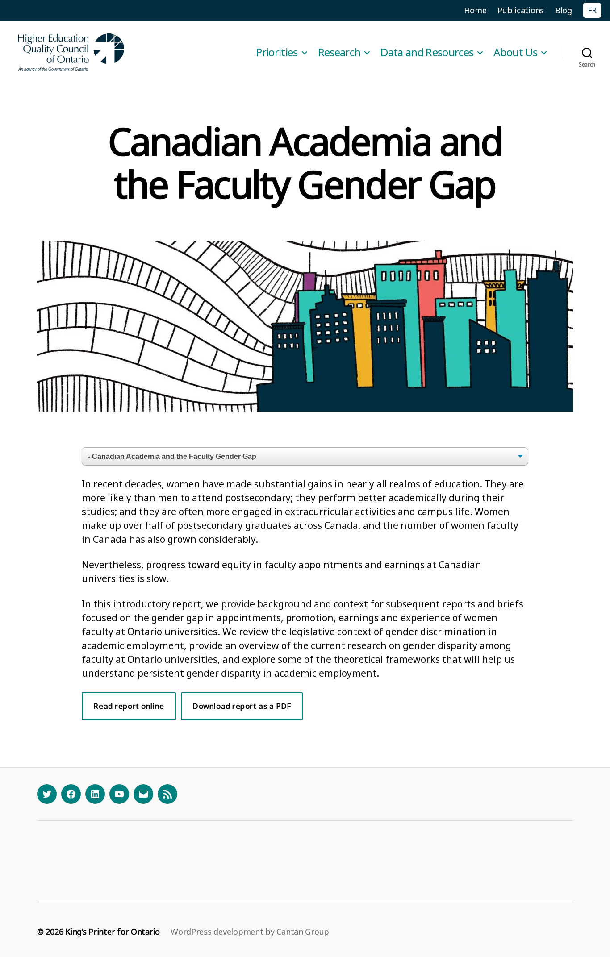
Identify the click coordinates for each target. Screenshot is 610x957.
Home (475, 10)
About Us (515, 52)
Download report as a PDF (241, 706)
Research (339, 52)
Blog (563, 10)
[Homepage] (71, 52)
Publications (520, 10)
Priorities (276, 52)
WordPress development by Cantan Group (250, 931)
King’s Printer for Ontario (112, 931)
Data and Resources (426, 52)
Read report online (128, 706)
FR (592, 10)
